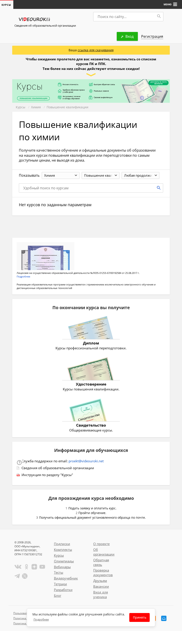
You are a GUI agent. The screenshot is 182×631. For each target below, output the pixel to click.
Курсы (20, 107)
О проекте (101, 544)
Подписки (62, 544)
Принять (139, 617)
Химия (36, 107)
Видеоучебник (66, 578)
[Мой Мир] (163, 618)
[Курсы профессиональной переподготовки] (91, 328)
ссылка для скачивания (96, 50)
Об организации (104, 551)
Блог (57, 595)
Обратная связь (101, 562)
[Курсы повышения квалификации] (91, 369)
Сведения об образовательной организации (45, 26)
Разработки (63, 589)
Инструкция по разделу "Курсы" (47, 475)
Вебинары (62, 567)
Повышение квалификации (67, 107)
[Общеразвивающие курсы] (91, 410)
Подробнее (23, 276)
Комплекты (63, 549)
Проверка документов (103, 572)
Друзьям (100, 580)
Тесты (58, 572)
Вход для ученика (100, 594)
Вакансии (101, 586)
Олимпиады (64, 561)
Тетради (60, 584)
